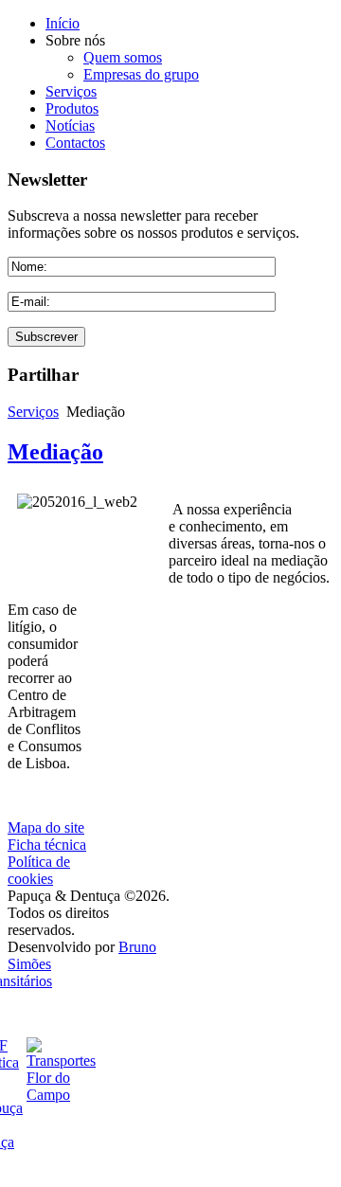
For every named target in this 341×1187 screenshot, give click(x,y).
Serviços (71, 91)
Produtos (72, 108)
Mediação (55, 452)
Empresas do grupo (141, 74)
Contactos (75, 143)
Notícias (70, 125)
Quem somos (122, 57)
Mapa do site (46, 827)
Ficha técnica (47, 844)
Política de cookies (39, 870)
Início (62, 23)
